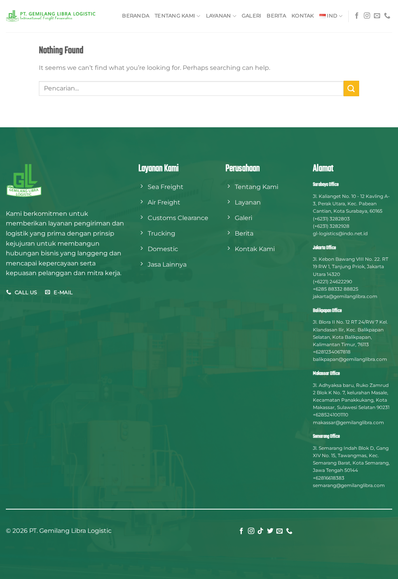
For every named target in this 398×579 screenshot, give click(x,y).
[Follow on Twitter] (270, 531)
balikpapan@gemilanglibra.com (350, 359)
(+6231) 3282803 (331, 219)
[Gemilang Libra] (51, 16)
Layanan (218, 16)
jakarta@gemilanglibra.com (345, 296)
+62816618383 (328, 478)
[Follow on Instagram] (367, 16)
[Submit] (351, 88)
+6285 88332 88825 (335, 289)
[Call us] (387, 16)
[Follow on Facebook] (357, 16)
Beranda (135, 16)
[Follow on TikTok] (260, 531)
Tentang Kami (175, 16)
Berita (276, 16)
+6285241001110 (330, 415)
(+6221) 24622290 (332, 281)
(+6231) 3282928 (331, 226)
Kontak (303, 16)
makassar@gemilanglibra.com (348, 422)
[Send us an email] (377, 16)
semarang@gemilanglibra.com (349, 485)
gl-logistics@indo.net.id (340, 233)
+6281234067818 (332, 352)
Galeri (252, 16)
